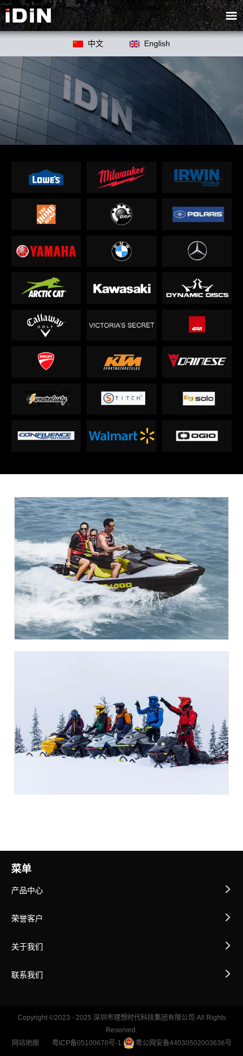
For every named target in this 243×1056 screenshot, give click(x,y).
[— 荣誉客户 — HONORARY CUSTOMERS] (121, 100)
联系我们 (27, 974)
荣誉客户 (27, 918)
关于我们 (27, 946)
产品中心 (27, 890)
